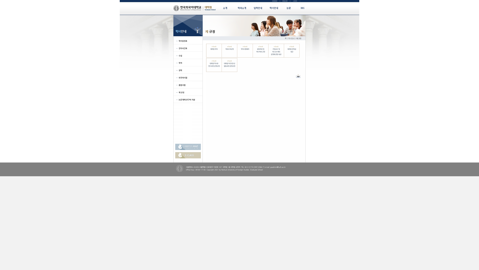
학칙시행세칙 (245, 48)
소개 (225, 8)
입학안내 (258, 8)
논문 (289, 8)
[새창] (188, 149)
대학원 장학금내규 (291, 49)
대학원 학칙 (214, 48)
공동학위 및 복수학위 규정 (260, 49)
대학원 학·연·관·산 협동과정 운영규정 (229, 63)
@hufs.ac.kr (281, 167)
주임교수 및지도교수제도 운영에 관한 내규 (276, 50)
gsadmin (273, 167)
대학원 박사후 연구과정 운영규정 (214, 63)
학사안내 (274, 8)
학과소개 (242, 8)
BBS (302, 8)
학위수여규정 (229, 48)
